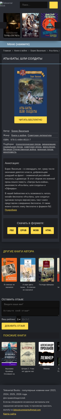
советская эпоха (32, 146)
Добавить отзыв (15, 326)
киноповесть (9, 152)
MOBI (36, 230)
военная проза (45, 149)
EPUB (23, 230)
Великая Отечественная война (19, 149)
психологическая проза (28, 144)
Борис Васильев (20, 131)
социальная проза (13, 146)
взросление (49, 146)
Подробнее (11, 210)
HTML (48, 230)
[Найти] (44, 5)
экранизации (48, 144)
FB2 (12, 230)
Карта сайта (9, 413)
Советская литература (40, 135)
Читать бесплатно (30, 119)
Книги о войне (18, 135)
